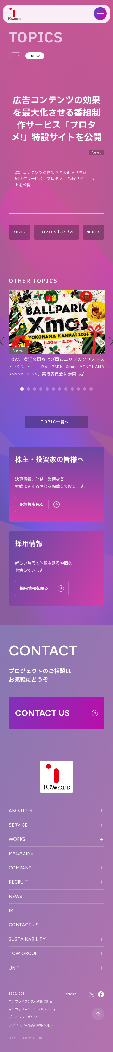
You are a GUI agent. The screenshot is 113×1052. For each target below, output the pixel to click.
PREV (21, 232)
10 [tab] (78, 389)
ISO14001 (16, 994)
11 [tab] (84, 389)
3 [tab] (34, 389)
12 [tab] (91, 389)
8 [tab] (65, 389)
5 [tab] (47, 389)
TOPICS (35, 56)
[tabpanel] (57, 334)
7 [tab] (59, 389)
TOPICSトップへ (56, 232)
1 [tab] (22, 389)
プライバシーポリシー (24, 1017)
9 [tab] (72, 389)
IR (11, 911)
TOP (15, 56)
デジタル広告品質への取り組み (31, 1025)
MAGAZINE (21, 853)
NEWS (15, 896)
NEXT (92, 232)
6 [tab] (53, 389)
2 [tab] (28, 389)
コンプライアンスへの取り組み (31, 1001)
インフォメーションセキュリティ (32, 1009)
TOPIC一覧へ (55, 422)
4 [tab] (40, 389)
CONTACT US (24, 925)
